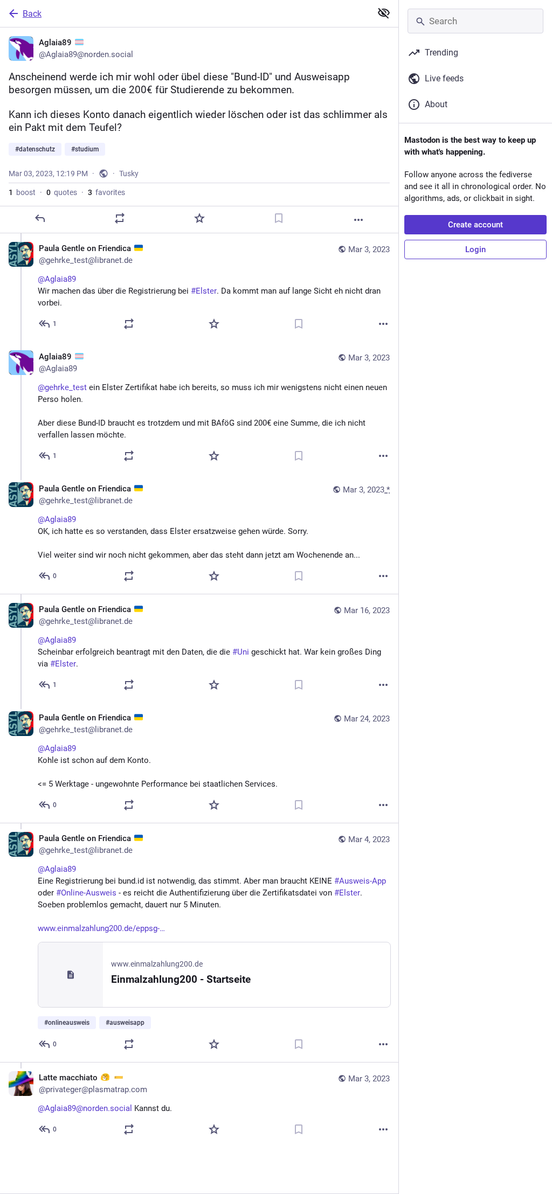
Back (32, 14)
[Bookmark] (278, 218)
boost (22, 192)
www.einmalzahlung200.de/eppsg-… (101, 928)
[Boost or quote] (119, 218)
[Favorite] (199, 218)
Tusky (129, 173)
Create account (475, 225)
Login (475, 249)
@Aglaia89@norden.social (85, 1108)
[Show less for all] (383, 13)
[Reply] (39, 218)
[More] (358, 219)
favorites (106, 192)
